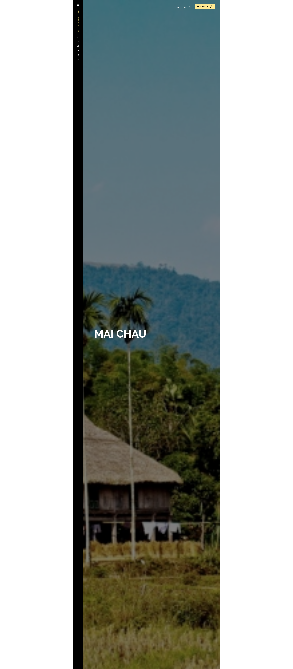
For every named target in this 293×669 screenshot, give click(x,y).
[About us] (78, 42)
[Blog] (78, 50)
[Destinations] (78, 46)
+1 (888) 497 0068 (180, 8)
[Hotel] (78, 55)
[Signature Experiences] (78, 59)
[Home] (78, 37)
